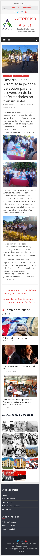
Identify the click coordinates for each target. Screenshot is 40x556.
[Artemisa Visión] (4, 39)
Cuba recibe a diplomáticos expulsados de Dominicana (21, 8)
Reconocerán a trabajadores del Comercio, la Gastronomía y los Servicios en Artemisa (18, 402)
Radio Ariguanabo (8, 525)
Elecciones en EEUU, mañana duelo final (19, 367)
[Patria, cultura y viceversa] (20, 318)
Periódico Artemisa (9, 522)
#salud (13, 107)
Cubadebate (6, 495)
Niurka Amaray (26, 105)
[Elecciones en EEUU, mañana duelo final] (20, 346)
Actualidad (8, 76)
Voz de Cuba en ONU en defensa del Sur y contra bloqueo (19, 292)
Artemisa (16, 76)
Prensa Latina (7, 502)
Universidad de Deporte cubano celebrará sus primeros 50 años (19, 301)
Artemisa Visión (25, 21)
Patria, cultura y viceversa (15, 338)
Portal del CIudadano (9, 529)
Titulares (25, 76)
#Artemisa (6, 107)
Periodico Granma (8, 499)
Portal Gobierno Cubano (11, 506)
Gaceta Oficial (7, 509)
